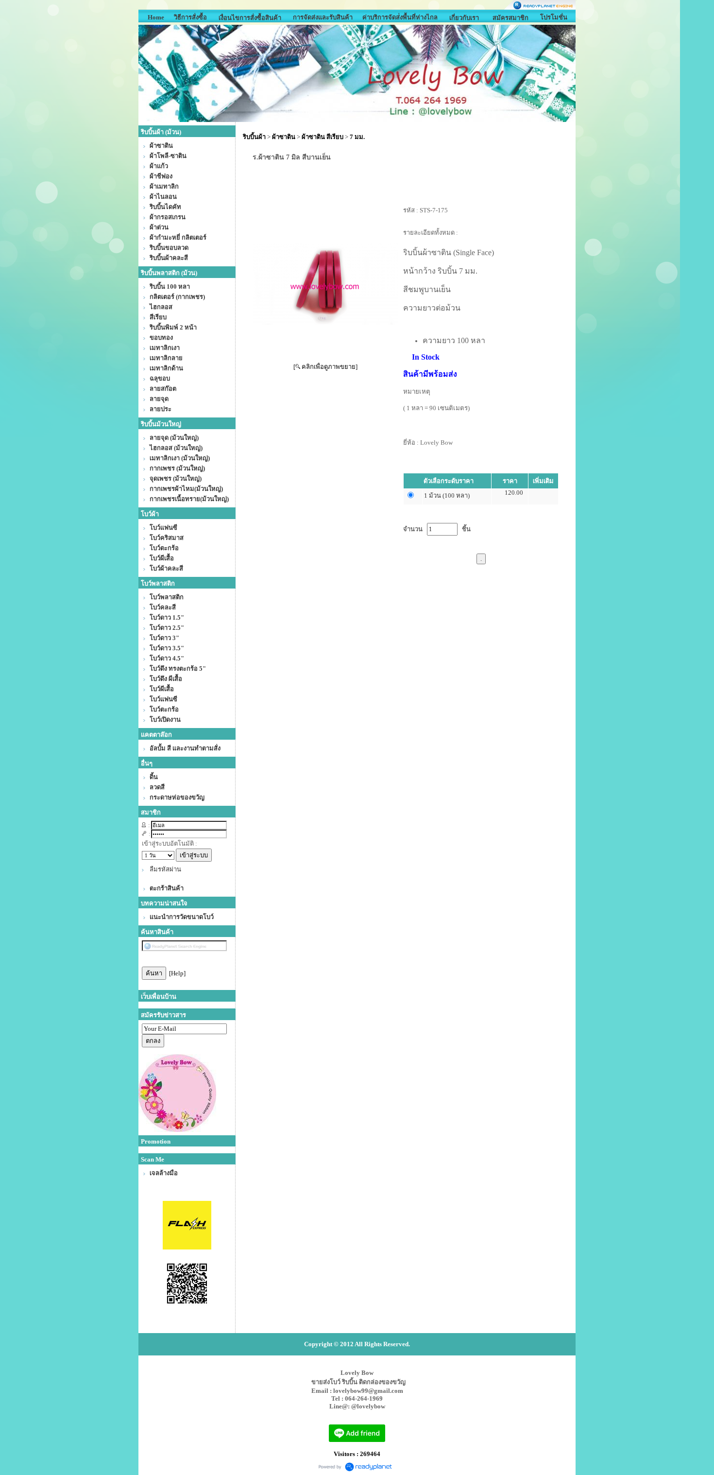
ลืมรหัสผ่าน (165, 869)
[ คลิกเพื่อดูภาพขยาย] (325, 366)
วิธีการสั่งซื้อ (190, 17)
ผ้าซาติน (283, 136)
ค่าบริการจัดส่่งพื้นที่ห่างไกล (400, 17)
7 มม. (357, 136)
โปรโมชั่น (553, 17)
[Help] (177, 973)
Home (156, 17)
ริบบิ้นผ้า (254, 136)
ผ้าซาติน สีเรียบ (322, 136)
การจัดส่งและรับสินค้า (323, 17)
